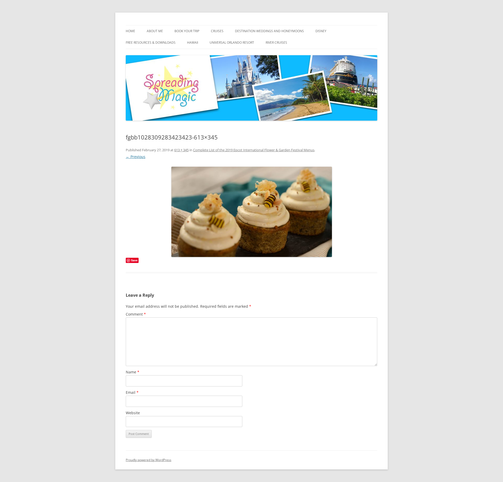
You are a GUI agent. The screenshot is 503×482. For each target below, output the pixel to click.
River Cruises (276, 42)
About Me (155, 31)
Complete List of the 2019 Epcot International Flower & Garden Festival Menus (253, 150)
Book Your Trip (186, 31)
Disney (320, 31)
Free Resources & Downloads (151, 42)
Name (132, 371)
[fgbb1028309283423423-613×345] (251, 212)
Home (130, 31)
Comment (136, 314)
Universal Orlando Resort (232, 42)
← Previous (135, 156)
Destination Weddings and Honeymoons (269, 31)
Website (133, 412)
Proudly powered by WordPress (148, 460)
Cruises (217, 31)
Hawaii (192, 42)
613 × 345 (181, 150)
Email (132, 392)
